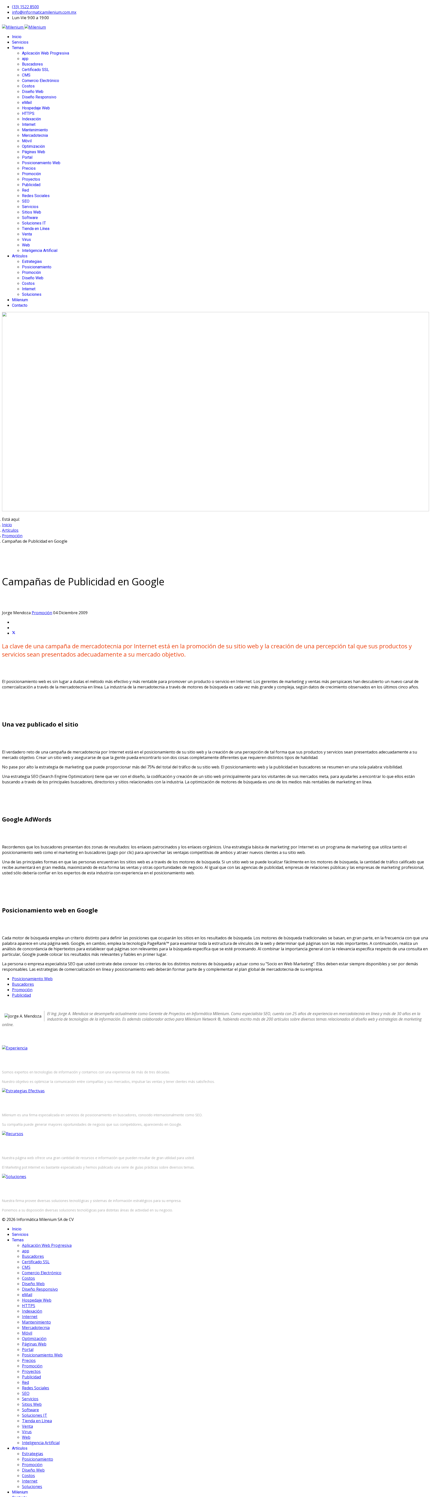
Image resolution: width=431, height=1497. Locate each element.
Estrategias (32, 261)
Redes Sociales (36, 195)
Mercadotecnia (35, 135)
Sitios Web (31, 212)
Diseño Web (32, 91)
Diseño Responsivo (39, 97)
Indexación (31, 119)
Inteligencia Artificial (39, 250)
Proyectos (31, 179)
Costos (28, 86)
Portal (27, 157)
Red (25, 190)
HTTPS (28, 113)
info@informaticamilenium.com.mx (44, 12)
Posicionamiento (36, 267)
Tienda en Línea (35, 228)
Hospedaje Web (36, 108)
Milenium (20, 300)
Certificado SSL (35, 69)
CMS (26, 75)
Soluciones (31, 294)
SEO (25, 201)
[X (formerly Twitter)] (13, 633)
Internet (28, 124)
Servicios (20, 42)
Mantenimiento (35, 130)
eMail (27, 102)
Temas (18, 47)
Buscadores (32, 64)
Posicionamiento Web (41, 162)
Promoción (31, 173)
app (25, 58)
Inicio (16, 36)
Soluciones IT (34, 223)
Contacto (19, 305)
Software (30, 217)
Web (26, 245)
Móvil (27, 141)
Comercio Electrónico (40, 80)
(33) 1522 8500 (25, 6)
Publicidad (31, 184)
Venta (27, 234)
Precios (29, 168)
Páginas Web (33, 152)
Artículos (19, 256)
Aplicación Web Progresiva (45, 53)
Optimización (33, 146)
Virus (26, 239)
